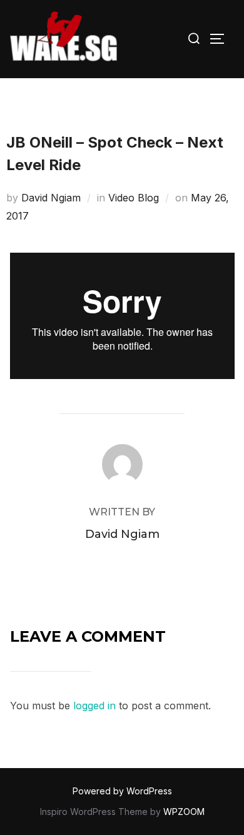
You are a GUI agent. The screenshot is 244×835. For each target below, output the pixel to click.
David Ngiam (51, 197)
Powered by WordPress (122, 791)
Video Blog (133, 197)
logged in (94, 705)
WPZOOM (184, 811)
